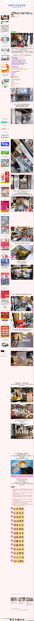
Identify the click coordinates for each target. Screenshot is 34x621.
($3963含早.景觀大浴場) (18, 63)
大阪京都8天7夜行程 (21, 57)
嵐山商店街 (13, 84)
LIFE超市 (13, 68)
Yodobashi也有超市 (18, 69)
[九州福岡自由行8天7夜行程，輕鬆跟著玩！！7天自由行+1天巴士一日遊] (21, 599)
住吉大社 (12, 73)
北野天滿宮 (13, 82)
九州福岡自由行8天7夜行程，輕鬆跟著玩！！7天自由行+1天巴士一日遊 (21, 603)
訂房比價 (24, 59)
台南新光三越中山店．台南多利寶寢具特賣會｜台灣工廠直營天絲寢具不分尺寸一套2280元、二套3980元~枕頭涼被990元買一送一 (23, 490)
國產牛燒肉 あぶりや (14, 76)
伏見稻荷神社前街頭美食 (15, 83)
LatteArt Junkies (22, 55)
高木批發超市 (21, 68)
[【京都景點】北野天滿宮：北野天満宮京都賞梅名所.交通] (14, 599)
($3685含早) (17, 60)
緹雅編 (16, 16)
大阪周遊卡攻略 (16, 77)
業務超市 (16, 68)
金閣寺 (12, 80)
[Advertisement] (22, 25)
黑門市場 (12, 75)
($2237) (16, 64)
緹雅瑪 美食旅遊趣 (17, 5)
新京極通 (12, 86)
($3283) (16, 62)
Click (33, 311)
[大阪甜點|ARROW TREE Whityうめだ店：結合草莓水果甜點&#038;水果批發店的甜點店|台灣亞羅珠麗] (29, 599)
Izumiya (12, 69)
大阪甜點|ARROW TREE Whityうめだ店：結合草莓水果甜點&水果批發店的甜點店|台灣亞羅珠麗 (29, 604)
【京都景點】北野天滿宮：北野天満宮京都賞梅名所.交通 (14, 603)
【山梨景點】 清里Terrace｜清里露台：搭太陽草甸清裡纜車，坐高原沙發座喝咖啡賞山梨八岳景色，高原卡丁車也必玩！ (22, 496)
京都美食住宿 (12, 16)
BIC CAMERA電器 (24, 69)
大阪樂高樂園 (13, 72)
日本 (18, 608)
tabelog (25, 478)
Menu (2, 1)
